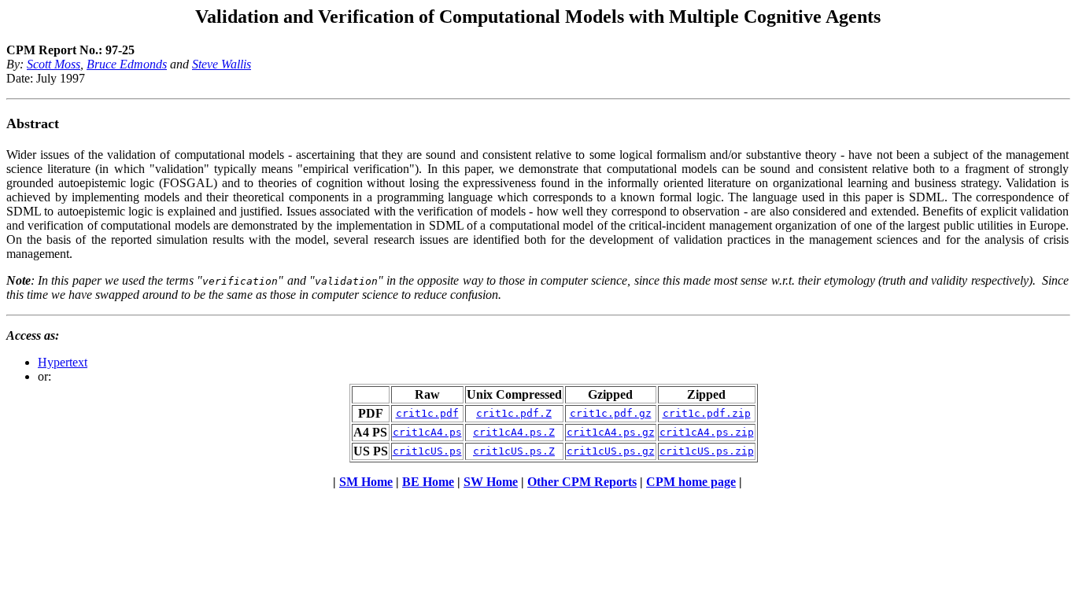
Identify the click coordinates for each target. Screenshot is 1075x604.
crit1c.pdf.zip (707, 413)
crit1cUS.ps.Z (514, 451)
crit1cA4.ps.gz (611, 432)
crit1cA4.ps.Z (514, 432)
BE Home (428, 481)
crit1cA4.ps (427, 432)
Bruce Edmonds (127, 64)
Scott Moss (53, 64)
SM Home (366, 481)
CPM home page (691, 481)
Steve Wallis (221, 64)
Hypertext (62, 362)
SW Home (491, 481)
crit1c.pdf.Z (514, 413)
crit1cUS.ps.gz (611, 451)
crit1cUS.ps (427, 451)
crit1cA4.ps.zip (706, 432)
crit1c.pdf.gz (611, 413)
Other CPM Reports (582, 481)
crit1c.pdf (427, 413)
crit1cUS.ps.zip (706, 451)
